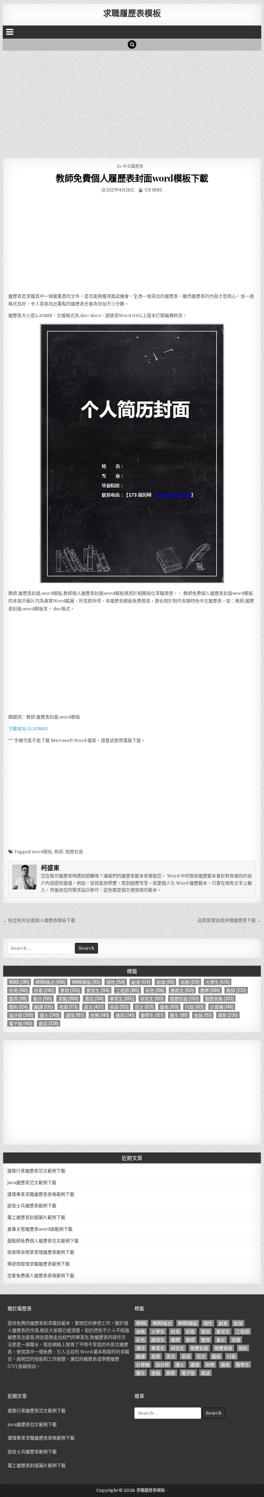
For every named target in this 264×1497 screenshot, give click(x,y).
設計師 (21, 1015)
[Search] (132, 44)
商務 (189, 982)
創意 (140, 982)
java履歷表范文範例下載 (31, 1182)
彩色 (154, 990)
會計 (42, 998)
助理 (165, 982)
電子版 (20, 1023)
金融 (203, 1015)
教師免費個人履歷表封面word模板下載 (132, 178)
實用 (70, 990)
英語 (119, 1007)
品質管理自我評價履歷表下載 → (229, 920)
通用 (125, 1015)
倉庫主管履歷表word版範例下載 (40, 1229)
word (19, 982)
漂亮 (94, 998)
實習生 (98, 990)
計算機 (221, 1007)
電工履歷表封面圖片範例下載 (36, 1217)
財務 (99, 1015)
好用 (18, 990)
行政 (194, 1007)
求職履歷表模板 (132, 12)
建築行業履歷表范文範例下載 (36, 1170)
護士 (49, 1015)
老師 (68, 1007)
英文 (93, 1007)
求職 (68, 998)
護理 (75, 1015)
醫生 (179, 1015)
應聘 (210, 990)
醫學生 (152, 1015)
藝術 (169, 1007)
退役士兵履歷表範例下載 (31, 1205)
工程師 (127, 990)
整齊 (18, 998)
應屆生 (182, 990)
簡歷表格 (219, 998)
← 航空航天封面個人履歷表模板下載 (39, 920)
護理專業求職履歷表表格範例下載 (40, 1194)
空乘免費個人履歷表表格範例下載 (40, 1275)
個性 (115, 982)
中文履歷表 (133, 166)
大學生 (218, 982)
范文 (144, 1007)
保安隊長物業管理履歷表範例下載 (40, 1252)
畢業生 (122, 998)
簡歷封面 (74, 851)
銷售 (228, 1015)
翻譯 (43, 1007)
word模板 (42, 851)
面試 (48, 1023)
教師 (58, 851)
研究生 (152, 998)
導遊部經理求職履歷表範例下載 (38, 1263)
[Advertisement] (132, 102)
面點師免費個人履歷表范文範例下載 (43, 1240)
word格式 (50, 982)
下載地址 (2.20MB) (28, 728)
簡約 (18, 1007)
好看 (44, 990)
